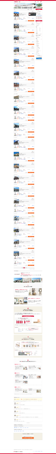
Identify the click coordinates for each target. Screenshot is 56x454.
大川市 (18, 427)
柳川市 (16, 427)
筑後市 (25, 427)
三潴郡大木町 (21, 427)
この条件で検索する (39, 58)
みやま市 (23, 427)
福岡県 (14, 427)
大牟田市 (27, 427)
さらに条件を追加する (39, 55)
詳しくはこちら (38, 303)
